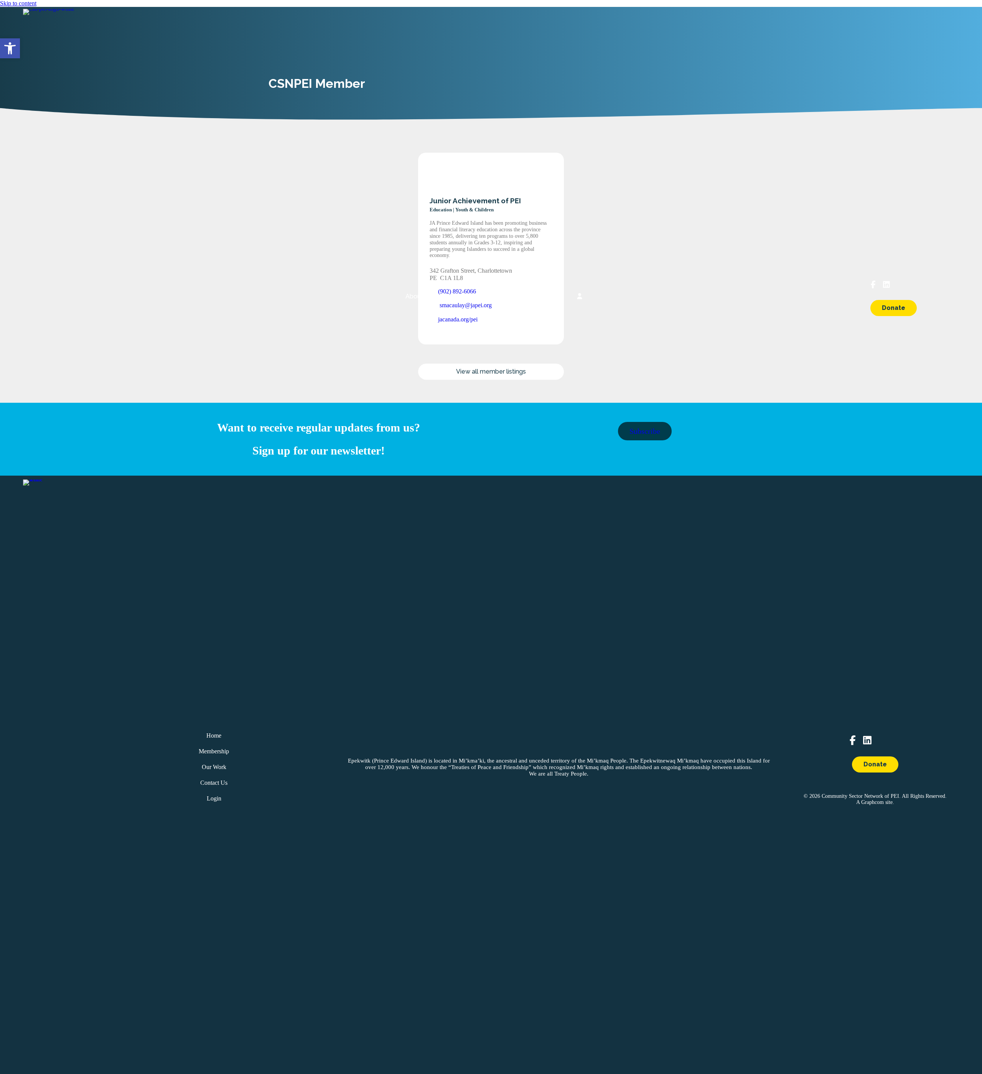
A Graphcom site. (875, 802)
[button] (10, 48)
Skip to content (18, 3)
